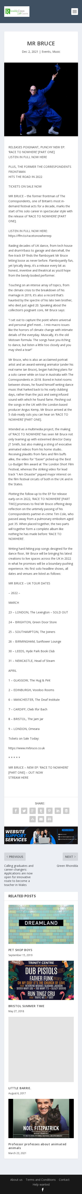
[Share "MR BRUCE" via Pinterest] (49, 811)
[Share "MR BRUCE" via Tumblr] (41, 811)
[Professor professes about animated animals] (41, 1118)
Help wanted (41, 1184)
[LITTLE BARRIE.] (41, 1049)
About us (16, 1180)
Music (56, 52)
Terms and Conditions (41, 1180)
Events (46, 52)
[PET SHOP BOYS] (41, 924)
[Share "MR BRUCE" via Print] (49, 819)
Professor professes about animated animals (37, 1146)
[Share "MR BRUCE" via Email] (41, 819)
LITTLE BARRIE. (19, 1088)
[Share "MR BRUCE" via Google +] (32, 811)
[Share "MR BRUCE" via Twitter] (24, 811)
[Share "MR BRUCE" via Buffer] (66, 811)
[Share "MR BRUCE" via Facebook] (16, 811)
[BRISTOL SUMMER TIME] (41, 980)
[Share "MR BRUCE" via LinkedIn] (58, 811)
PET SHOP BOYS (20, 950)
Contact (64, 1180)
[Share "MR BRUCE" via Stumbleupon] (32, 819)
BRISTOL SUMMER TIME (26, 1006)
